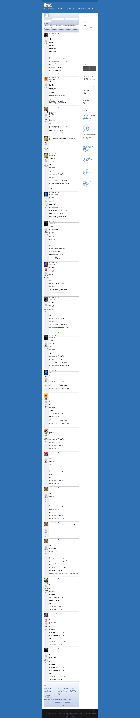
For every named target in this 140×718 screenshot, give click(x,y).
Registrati (89, 21)
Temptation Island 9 (86, 186)
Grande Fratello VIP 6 (86, 185)
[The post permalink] (57, 33)
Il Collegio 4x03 (85, 121)
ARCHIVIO (51, 11)
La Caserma (84, 162)
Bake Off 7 (84, 161)
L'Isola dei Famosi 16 (86, 147)
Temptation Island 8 (86, 171)
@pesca (52, 574)
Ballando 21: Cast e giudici (87, 90)
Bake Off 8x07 (85, 130)
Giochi (51, 25)
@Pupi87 (55, 573)
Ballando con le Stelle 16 (86, 159)
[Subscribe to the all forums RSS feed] (44, 685)
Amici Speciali (85, 168)
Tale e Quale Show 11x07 (86, 119)
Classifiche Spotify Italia (86, 100)
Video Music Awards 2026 (87, 106)
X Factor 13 (84, 169)
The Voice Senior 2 (85, 172)
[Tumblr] (50, 1)
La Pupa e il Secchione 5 (86, 187)
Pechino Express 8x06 (86, 128)
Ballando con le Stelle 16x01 (87, 124)
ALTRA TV (78, 8)
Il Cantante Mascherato (86, 181)
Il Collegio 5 (84, 141)
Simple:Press (61, 705)
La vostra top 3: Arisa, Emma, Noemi (88, 76)
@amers (50, 573)
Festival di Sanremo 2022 (86, 151)
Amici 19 (84, 175)
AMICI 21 (74, 8)
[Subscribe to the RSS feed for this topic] (78, 27)
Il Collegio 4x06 (85, 117)
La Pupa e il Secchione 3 (86, 156)
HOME (45, 8)
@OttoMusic (59, 573)
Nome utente (85, 12)
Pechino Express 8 (85, 139)
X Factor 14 (84, 160)
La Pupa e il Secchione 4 (86, 152)
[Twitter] (44, 1)
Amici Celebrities (85, 173)
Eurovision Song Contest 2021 (87, 140)
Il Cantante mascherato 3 (86, 188)
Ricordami (85, 20)
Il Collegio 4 (84, 138)
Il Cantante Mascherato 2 (86, 153)
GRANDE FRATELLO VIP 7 (50, 8)
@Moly (53, 573)
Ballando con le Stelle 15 (86, 179)
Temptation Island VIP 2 (86, 167)
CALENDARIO (46, 11)
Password (84, 16)
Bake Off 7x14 (85, 125)
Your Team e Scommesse (58, 25)
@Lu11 (74, 573)
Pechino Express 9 (85, 144)
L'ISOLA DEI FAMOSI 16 (59, 8)
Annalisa (84, 103)
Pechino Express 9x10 (86, 127)
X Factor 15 (84, 170)
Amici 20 (84, 182)
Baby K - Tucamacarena (86, 93)
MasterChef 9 (85, 145)
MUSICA (82, 8)
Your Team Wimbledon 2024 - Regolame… (69, 25)
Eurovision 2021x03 (86, 120)
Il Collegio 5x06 (85, 131)
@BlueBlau (63, 573)
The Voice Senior (85, 155)
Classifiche (84, 82)
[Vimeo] (48, 1)
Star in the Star (85, 183)
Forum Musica (85, 75)
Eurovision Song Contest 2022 (87, 146)
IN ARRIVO (84, 89)
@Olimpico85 (71, 573)
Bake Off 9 (84, 174)
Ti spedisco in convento (86, 137)
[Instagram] (54, 1)
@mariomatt (67, 573)
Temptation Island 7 (86, 157)
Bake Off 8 (84, 163)
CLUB (93, 8)
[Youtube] (52, 1)
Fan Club (84, 102)
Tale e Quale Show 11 (86, 143)
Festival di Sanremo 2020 (86, 180)
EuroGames (84, 148)
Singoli (84, 71)
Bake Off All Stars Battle (86, 158)
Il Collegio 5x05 (85, 129)
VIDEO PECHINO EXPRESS (67, 8)
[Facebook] (46, 1)
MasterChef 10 (85, 149)
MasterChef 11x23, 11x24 (87, 126)
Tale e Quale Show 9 (86, 184)
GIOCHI (89, 8)
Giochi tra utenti (85, 95)
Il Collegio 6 (84, 150)
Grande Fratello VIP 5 (86, 176)
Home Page (46, 25)
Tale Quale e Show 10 (86, 164)
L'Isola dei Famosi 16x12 (86, 118)
